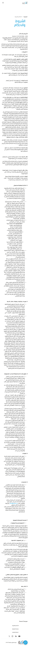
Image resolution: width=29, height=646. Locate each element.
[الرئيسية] (22, 2)
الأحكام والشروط (15, 625)
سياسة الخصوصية (15, 628)
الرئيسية (25, 16)
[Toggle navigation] (3, 3)
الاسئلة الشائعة (15, 632)
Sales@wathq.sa (14, 503)
